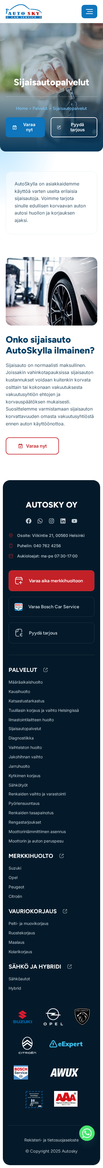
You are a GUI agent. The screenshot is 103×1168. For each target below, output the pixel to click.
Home (22, 108)
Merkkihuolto (31, 855)
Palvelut (40, 108)
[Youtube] (74, 521)
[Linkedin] (63, 521)
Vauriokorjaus (33, 911)
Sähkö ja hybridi (35, 966)
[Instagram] (51, 521)
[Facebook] (28, 521)
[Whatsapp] (40, 521)
